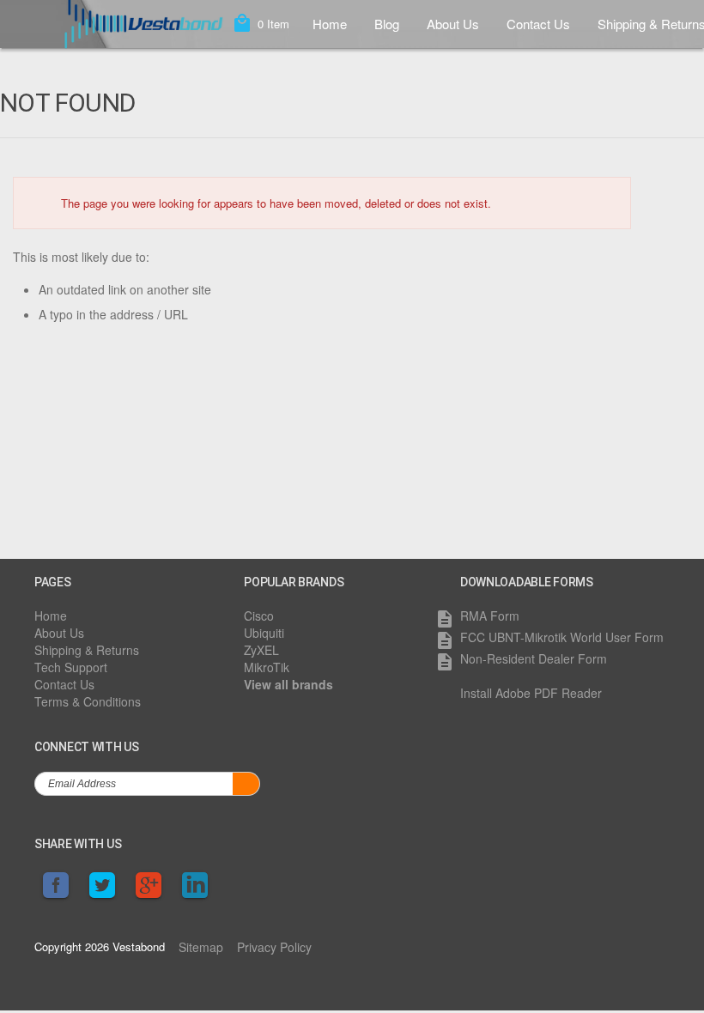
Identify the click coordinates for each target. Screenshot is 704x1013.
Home (330, 24)
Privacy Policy (274, 946)
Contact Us (538, 24)
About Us (453, 24)
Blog (386, 24)
